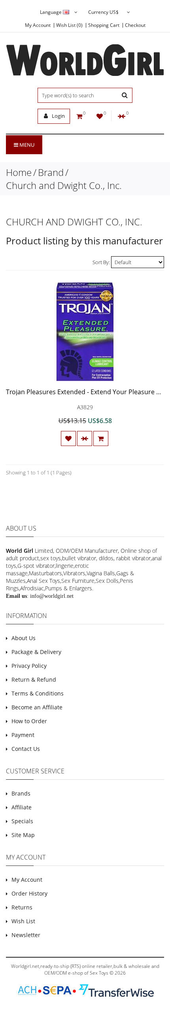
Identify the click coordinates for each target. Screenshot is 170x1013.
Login (58, 115)
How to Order (29, 721)
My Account (38, 25)
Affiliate (21, 807)
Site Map (23, 835)
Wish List (23, 921)
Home (19, 172)
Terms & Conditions (37, 693)
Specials (22, 821)
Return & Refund (33, 679)
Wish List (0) (69, 25)
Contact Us (25, 748)
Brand (51, 172)
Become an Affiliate (36, 707)
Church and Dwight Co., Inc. (64, 185)
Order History (29, 893)
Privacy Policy (29, 665)
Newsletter (25, 935)
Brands (20, 793)
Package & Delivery (36, 652)
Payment (22, 735)
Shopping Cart (103, 25)
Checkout (135, 25)
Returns (21, 907)
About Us (23, 638)
